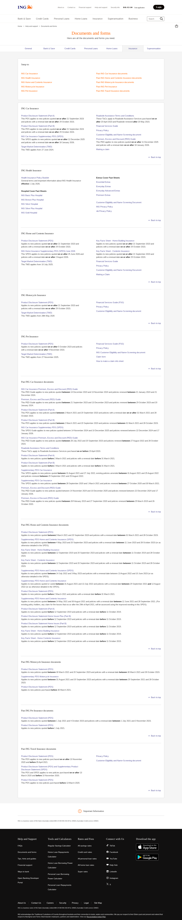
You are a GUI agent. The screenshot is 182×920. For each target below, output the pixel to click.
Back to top (156, 157)
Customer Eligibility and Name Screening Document (118, 202)
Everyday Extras (103, 186)
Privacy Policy (102, 130)
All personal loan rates (87, 859)
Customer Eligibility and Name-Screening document (118, 135)
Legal (86, 903)
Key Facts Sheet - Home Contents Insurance (40, 638)
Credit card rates (85, 852)
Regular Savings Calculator (59, 846)
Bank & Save (49, 48)
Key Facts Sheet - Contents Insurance (113, 251)
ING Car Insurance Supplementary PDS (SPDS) (42, 136)
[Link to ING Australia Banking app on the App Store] (147, 850)
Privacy (75, 903)
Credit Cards (70, 48)
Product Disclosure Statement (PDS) (37, 241)
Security (62, 903)
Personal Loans (91, 48)
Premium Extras (103, 195)
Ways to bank (23, 872)
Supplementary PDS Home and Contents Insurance (43, 581)
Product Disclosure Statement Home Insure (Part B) (43, 623)
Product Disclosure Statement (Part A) (37, 116)
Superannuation (154, 48)
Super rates (83, 872)
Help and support (101, 7)
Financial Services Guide (107, 126)
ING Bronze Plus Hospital (32, 200)
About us (61, 7)
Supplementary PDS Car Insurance (36, 470)
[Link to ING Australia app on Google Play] (147, 860)
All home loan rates (86, 865)
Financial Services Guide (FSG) (110, 302)
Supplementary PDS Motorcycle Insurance (39, 676)
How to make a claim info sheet (110, 361)
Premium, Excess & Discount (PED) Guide (40, 498)
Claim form (101, 357)
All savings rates (85, 846)
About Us (22, 903)
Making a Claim (103, 274)
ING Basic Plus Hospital (31, 195)
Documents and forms (27, 852)
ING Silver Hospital (29, 204)
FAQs (20, 846)
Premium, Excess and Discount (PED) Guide (116, 139)
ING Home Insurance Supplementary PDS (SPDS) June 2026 (48, 251)
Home (20, 26)
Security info (115, 7)
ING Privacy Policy (104, 207)
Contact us (71, 7)
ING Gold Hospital (29, 213)
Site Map (98, 903)
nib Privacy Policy (104, 211)
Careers (50, 903)
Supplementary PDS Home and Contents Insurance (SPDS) (47, 539)
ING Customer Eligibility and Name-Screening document (120, 352)
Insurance (133, 48)
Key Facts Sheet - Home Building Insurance (115, 241)
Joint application (139, 8)
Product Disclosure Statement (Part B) (38, 126)
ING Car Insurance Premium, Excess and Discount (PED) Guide (49, 389)
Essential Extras (103, 182)
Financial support (85, 7)
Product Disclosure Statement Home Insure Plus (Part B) (46, 616)
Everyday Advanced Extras (108, 191)
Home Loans (112, 48)
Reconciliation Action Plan (96, 917)
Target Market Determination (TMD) (36, 147)
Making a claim (102, 149)
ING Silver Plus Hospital (31, 208)
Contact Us (36, 903)
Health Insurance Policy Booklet (35, 178)
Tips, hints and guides (27, 859)
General (28, 48)
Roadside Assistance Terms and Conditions (115, 116)
